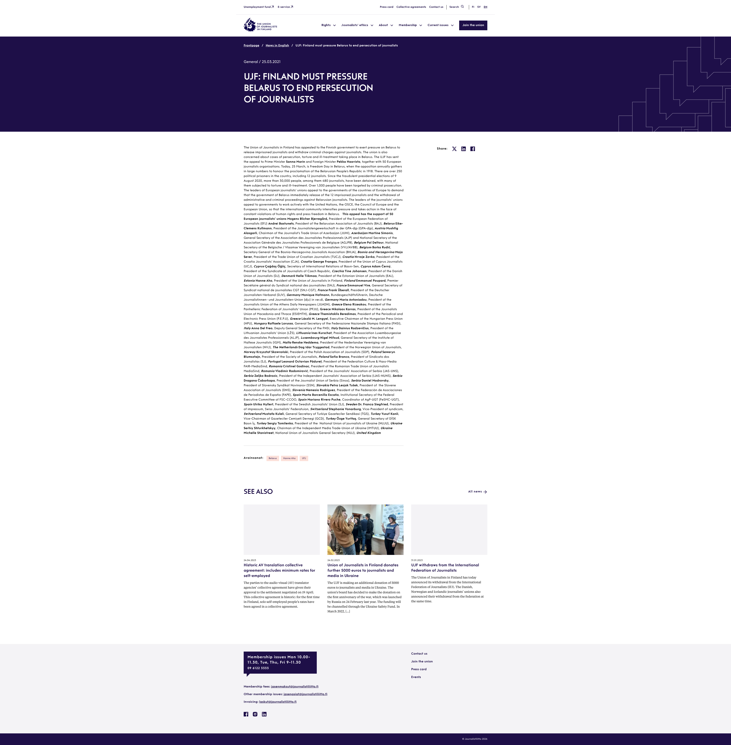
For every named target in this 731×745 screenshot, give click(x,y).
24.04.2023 (250, 560)
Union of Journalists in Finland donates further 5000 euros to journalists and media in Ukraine (362, 570)
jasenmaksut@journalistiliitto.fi (294, 686)
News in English (277, 45)
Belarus (273, 458)
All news (475, 491)
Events (416, 677)
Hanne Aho (289, 458)
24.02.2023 (333, 560)
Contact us (436, 7)
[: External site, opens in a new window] (454, 149)
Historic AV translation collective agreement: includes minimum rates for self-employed (279, 570)
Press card (386, 7)
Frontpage (251, 45)
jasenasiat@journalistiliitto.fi (305, 694)
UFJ (304, 458)
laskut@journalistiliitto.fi (278, 702)
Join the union (473, 25)
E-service (284, 7)
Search (454, 7)
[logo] (260, 30)
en (485, 7)
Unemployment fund (257, 7)
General (251, 62)
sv (479, 7)
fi (473, 7)
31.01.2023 (417, 560)
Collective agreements (411, 7)
